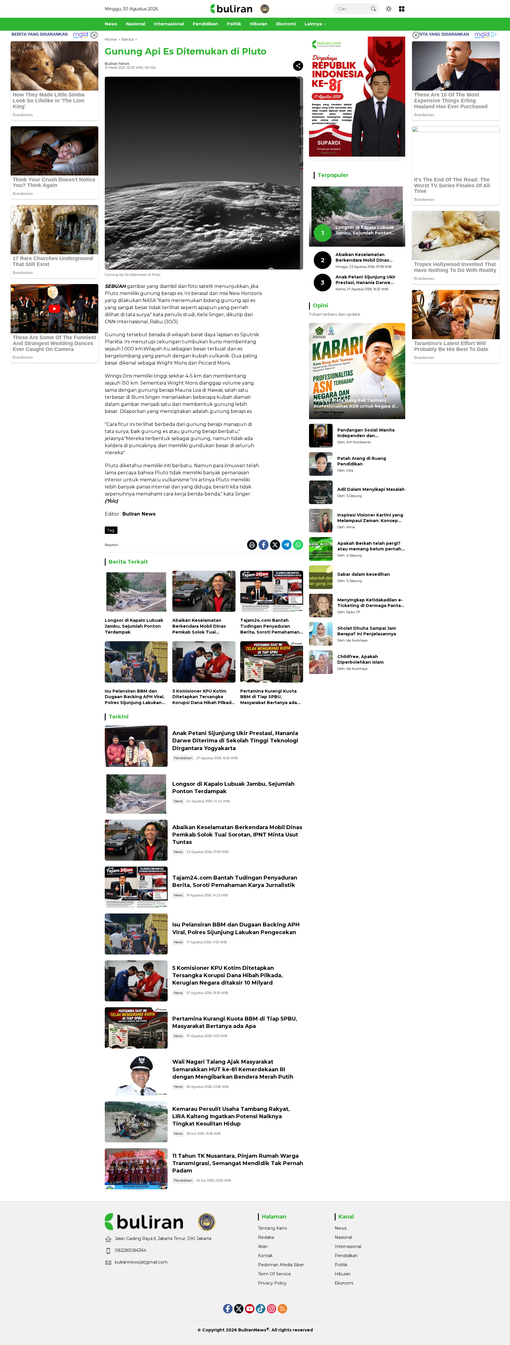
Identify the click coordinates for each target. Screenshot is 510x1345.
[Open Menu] (401, 8)
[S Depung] (321, 492)
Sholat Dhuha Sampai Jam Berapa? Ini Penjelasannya (366, 631)
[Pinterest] (249, 1308)
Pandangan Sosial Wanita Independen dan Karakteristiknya (366, 433)
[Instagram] (271, 1308)
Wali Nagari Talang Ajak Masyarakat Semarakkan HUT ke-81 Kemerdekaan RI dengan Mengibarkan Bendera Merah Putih (232, 1069)
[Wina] (321, 520)
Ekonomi (344, 1283)
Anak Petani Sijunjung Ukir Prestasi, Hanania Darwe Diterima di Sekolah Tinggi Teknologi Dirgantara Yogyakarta (235, 740)
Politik (341, 1264)
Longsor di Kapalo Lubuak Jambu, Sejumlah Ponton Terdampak (134, 626)
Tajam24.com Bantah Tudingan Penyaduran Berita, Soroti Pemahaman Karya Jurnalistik (270, 626)
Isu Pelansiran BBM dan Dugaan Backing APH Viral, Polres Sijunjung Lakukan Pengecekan (134, 697)
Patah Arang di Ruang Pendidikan (361, 461)
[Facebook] (264, 545)
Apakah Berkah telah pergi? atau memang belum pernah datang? (369, 546)
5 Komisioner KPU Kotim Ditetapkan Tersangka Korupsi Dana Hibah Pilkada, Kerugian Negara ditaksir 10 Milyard (203, 697)
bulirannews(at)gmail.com (141, 1262)
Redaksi (266, 1237)
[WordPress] (260, 1308)
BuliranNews (252, 1330)
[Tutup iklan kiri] (94, 35)
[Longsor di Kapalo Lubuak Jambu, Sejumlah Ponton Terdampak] (136, 593)
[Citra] (321, 464)
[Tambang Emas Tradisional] (136, 1121)
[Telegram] (287, 545)
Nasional (343, 1237)
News (178, 801)
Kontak (265, 1255)
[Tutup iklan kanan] (416, 35)
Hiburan (343, 1274)
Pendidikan (183, 758)
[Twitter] (275, 545)
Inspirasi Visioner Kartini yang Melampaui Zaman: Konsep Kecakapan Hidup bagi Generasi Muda (370, 518)
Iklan (263, 1246)
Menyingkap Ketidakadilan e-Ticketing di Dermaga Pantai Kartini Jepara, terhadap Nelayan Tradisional (370, 603)
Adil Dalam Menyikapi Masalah (371, 489)
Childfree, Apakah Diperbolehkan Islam (360, 659)
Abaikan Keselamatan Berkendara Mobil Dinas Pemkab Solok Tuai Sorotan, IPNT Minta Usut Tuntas (200, 626)
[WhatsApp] (298, 545)
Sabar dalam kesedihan (363, 574)
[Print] (252, 545)
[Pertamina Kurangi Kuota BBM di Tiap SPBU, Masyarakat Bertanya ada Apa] (271, 663)
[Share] (298, 66)
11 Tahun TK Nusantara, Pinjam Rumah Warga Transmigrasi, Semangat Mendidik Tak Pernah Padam (237, 1163)
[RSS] (282, 1308)
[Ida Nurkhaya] (321, 634)
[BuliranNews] (239, 8)
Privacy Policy (272, 1283)
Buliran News (117, 63)
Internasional (348, 1246)
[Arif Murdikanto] (321, 435)
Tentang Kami (272, 1228)
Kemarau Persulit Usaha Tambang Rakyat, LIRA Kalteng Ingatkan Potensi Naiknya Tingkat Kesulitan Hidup (231, 1116)
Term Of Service (274, 1274)
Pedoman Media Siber (281, 1264)
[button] (373, 9)
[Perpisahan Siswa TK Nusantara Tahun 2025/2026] (136, 1168)
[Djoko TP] (321, 605)
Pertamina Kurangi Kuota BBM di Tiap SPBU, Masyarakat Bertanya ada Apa (268, 697)
